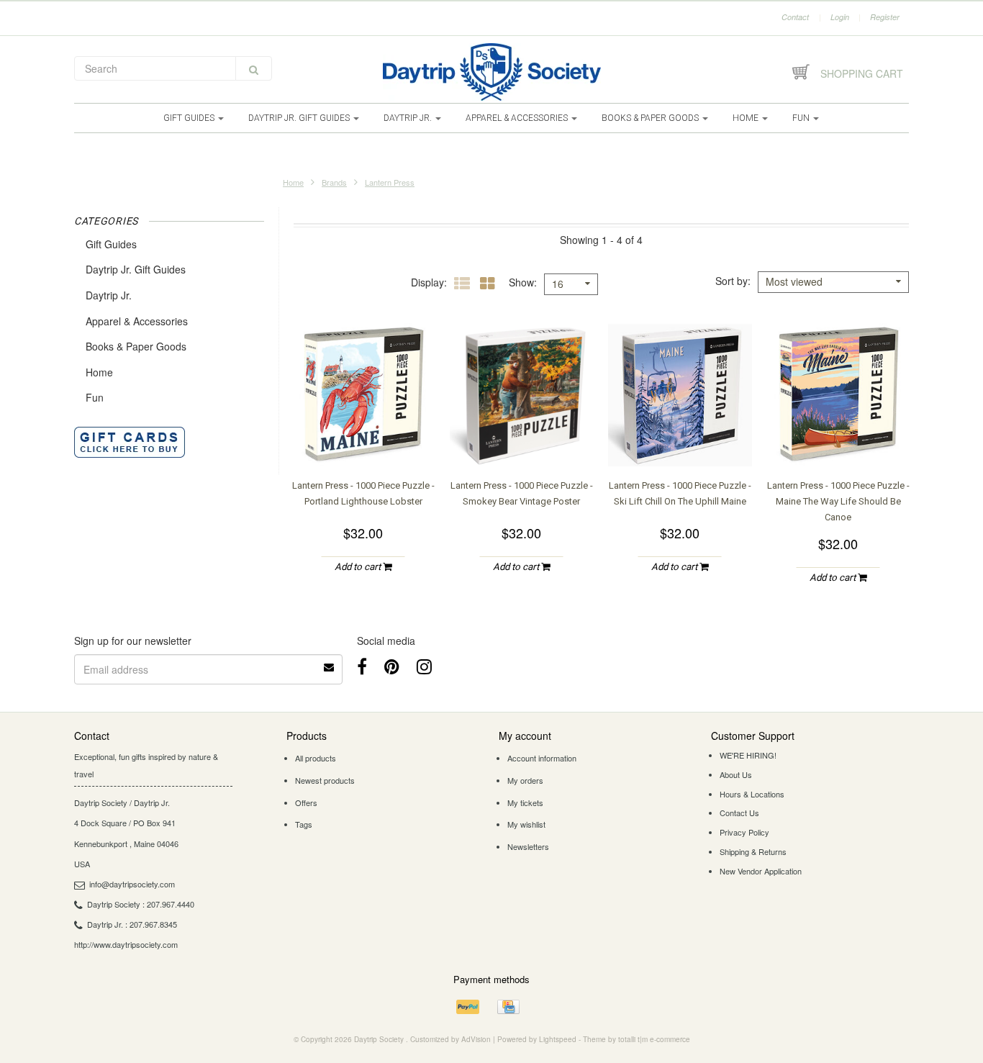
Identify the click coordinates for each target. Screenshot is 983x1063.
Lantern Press (390, 182)
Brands (334, 182)
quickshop (363, 438)
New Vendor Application (761, 871)
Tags (303, 824)
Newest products (325, 780)
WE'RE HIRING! (748, 755)
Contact (795, 17)
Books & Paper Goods (651, 118)
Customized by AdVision (450, 1039)
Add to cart (359, 566)
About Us (736, 774)
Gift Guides (190, 118)
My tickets (525, 802)
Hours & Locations (752, 794)
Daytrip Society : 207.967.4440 (140, 904)
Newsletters (528, 846)
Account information (541, 758)
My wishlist (526, 824)
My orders (525, 780)
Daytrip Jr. (409, 118)
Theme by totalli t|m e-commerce (636, 1039)
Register (885, 17)
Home (747, 118)
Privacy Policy (744, 832)
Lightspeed (557, 1039)
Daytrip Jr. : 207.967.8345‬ (132, 924)
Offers (306, 802)
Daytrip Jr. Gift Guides (300, 118)
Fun (802, 118)
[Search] (253, 68)
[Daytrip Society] (491, 72)
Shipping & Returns (753, 851)
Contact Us (739, 812)
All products (315, 758)
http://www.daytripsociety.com (126, 944)
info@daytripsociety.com (132, 884)
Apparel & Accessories (518, 118)
